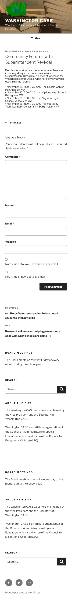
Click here (41, 78)
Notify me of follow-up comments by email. (31, 264)
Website (10, 241)
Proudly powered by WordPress (22, 592)
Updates (16, 123)
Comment (12, 156)
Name (10, 205)
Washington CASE (29, 20)
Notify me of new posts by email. (25, 276)
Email (9, 223)
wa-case (42, 51)
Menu (38, 38)
